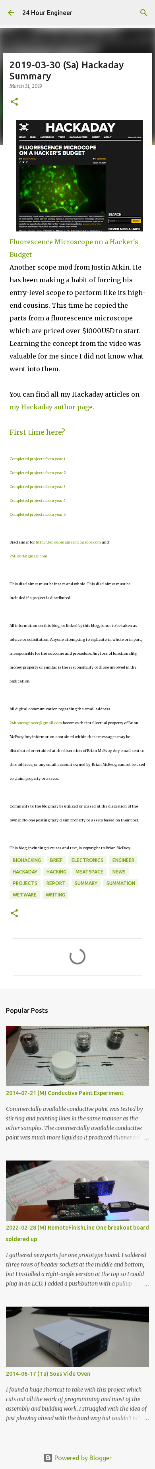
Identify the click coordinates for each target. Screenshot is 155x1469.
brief (56, 860)
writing (55, 894)
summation (121, 883)
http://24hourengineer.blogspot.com (68, 542)
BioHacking (27, 860)
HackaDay (25, 871)
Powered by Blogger (82, 1457)
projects (25, 883)
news (119, 871)
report (56, 883)
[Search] (144, 12)
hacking (56, 871)
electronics (87, 860)
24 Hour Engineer (47, 12)
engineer (123, 860)
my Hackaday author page (51, 407)
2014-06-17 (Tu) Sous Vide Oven (48, 1374)
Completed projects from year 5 (38, 514)
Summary (86, 883)
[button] (14, 102)
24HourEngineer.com (28, 556)
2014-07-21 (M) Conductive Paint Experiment (65, 1093)
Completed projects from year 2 (38, 472)
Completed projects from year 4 (38, 500)
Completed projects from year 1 (37, 459)
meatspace (89, 871)
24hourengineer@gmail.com (36, 723)
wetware (25, 894)
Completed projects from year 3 (37, 486)
